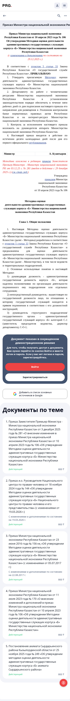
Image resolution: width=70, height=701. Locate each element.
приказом (50, 179)
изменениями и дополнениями (26, 55)
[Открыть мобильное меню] (64, 5)
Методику (50, 77)
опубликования (37, 142)
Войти (35, 366)
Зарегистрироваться (35, 377)
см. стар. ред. (20, 172)
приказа (46, 161)
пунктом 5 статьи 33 (44, 66)
